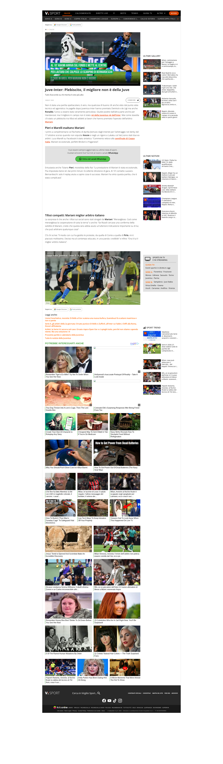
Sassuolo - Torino (167, 275)
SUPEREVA (165, 707)
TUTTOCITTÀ (127, 707)
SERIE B (58, 19)
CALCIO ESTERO (148, 19)
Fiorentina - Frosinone (162, 271)
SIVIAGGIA (140, 707)
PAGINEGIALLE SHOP (97, 707)
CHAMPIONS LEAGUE (98, 19)
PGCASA (108, 707)
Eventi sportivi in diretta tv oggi (158, 268)
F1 (114, 13)
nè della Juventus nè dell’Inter (106, 115)
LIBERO (70, 707)
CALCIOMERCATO (83, 13)
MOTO (123, 13)
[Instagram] (120, 702)
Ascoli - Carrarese (152, 288)
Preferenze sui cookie (93, 710)
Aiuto (103, 710)
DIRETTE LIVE (102, 13)
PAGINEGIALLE (85, 707)
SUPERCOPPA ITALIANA (168, 19)
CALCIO (67, 13)
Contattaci (147, 693)
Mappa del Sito (157, 693)
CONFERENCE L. (130, 19)
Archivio (175, 693)
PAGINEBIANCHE (117, 707)
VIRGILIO (77, 707)
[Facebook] (104, 702)
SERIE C (68, 19)
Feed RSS (167, 693)
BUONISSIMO (157, 707)
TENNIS (134, 13)
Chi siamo (60, 710)
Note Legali (67, 710)
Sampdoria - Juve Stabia (163, 282)
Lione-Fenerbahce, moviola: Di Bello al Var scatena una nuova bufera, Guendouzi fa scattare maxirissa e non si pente (91, 319)
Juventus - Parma (152, 278)
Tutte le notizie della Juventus (58, 338)
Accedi (174, 13)
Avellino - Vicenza (168, 288)
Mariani (49, 121)
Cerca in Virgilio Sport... (84, 693)
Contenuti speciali (134, 693)
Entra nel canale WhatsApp (94, 159)
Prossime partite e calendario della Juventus (64, 335)
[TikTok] (115, 702)
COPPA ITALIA (80, 19)
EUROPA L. (116, 19)
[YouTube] (109, 702)
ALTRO (160, 13)
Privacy (74, 710)
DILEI (134, 707)
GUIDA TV (147, 13)
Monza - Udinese (152, 275)
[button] (178, 19)
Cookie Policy (82, 710)
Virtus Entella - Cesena (154, 285)
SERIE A (48, 19)
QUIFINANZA (148, 707)
